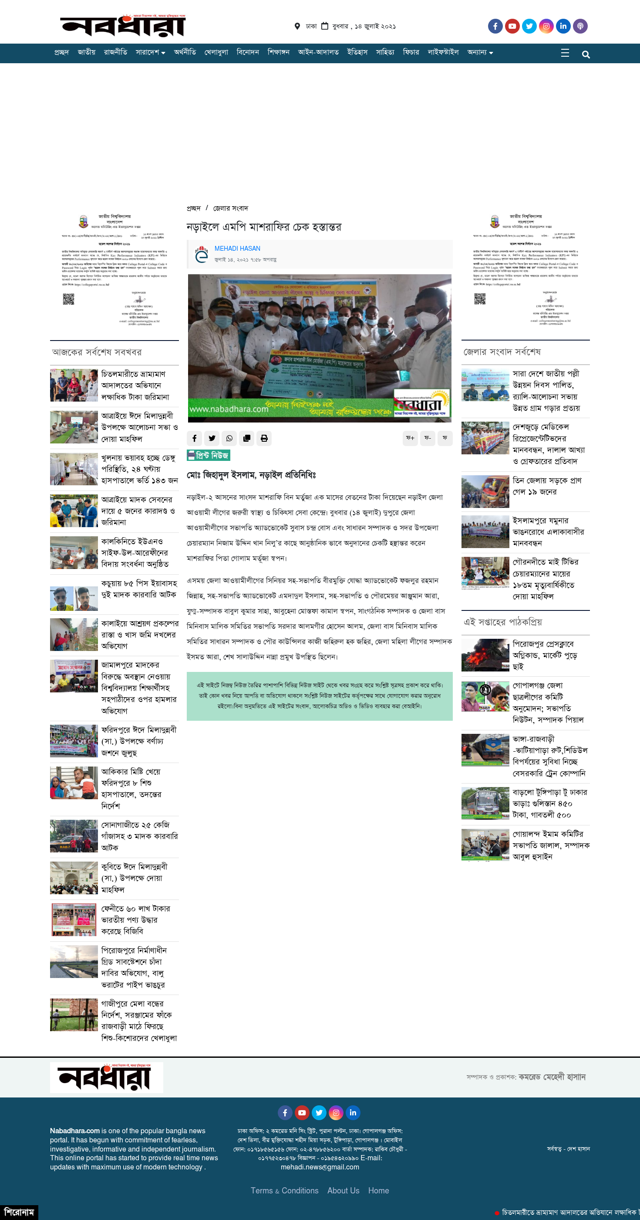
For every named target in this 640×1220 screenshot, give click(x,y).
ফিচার (411, 53)
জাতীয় (86, 53)
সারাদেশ (147, 53)
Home (378, 1191)
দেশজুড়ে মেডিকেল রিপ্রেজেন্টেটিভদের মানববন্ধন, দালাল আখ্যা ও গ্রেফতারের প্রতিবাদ (549, 444)
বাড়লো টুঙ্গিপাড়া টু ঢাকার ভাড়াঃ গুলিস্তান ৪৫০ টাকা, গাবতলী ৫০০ (550, 804)
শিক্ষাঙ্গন (279, 53)
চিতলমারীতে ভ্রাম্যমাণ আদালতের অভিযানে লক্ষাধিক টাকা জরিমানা (135, 386)
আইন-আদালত (318, 53)
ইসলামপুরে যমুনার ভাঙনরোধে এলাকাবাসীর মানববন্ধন (548, 532)
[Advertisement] (320, 137)
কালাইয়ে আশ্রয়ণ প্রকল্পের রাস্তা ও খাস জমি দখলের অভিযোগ (140, 635)
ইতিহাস (357, 53)
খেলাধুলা (216, 53)
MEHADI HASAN (237, 248)
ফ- (427, 438)
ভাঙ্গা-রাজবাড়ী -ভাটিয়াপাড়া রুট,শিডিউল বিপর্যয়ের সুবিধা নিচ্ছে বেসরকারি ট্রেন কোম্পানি (550, 756)
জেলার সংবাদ (230, 209)
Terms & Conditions (285, 1191)
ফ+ (410, 438)
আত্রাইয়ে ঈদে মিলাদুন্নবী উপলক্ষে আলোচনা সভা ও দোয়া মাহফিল (139, 428)
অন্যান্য (477, 53)
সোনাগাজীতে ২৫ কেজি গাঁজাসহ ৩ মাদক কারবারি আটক (139, 837)
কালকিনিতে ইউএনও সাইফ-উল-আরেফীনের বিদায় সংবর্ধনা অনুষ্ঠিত (134, 553)
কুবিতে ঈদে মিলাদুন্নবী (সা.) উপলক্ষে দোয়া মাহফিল (134, 879)
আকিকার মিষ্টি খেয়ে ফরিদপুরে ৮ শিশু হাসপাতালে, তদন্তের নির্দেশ (131, 789)
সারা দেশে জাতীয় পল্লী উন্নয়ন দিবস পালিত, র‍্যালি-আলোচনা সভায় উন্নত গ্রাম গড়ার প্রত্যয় (546, 391)
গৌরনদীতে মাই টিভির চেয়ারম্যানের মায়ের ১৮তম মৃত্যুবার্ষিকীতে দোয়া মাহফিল (546, 579)
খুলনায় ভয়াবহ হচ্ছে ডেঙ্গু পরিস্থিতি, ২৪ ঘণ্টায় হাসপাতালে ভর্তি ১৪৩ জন (139, 470)
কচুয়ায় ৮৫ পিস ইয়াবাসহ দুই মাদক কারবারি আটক (139, 589)
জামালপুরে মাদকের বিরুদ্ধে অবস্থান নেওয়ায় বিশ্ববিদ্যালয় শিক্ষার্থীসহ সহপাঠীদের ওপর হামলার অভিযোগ (139, 688)
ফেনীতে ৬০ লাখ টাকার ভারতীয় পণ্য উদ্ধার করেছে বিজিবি (135, 920)
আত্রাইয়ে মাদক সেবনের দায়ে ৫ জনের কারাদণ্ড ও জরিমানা (138, 511)
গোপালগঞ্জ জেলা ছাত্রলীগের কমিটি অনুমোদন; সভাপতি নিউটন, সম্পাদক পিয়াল (548, 703)
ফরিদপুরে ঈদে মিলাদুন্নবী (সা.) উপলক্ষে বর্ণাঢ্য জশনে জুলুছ (138, 742)
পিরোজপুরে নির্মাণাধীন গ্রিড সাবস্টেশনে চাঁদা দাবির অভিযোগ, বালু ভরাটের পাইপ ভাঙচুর (134, 968)
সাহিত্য (385, 53)
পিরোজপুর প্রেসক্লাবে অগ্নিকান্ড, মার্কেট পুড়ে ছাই (545, 656)
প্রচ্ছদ (61, 53)
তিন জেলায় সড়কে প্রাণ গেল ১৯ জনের (547, 486)
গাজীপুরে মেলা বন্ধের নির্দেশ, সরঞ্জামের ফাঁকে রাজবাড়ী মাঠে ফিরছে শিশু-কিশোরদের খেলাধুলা (139, 1021)
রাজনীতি (115, 53)
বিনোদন (248, 53)
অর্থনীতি (185, 53)
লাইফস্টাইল (443, 53)
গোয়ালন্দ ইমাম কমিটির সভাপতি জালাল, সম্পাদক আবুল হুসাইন (551, 846)
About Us (343, 1191)
